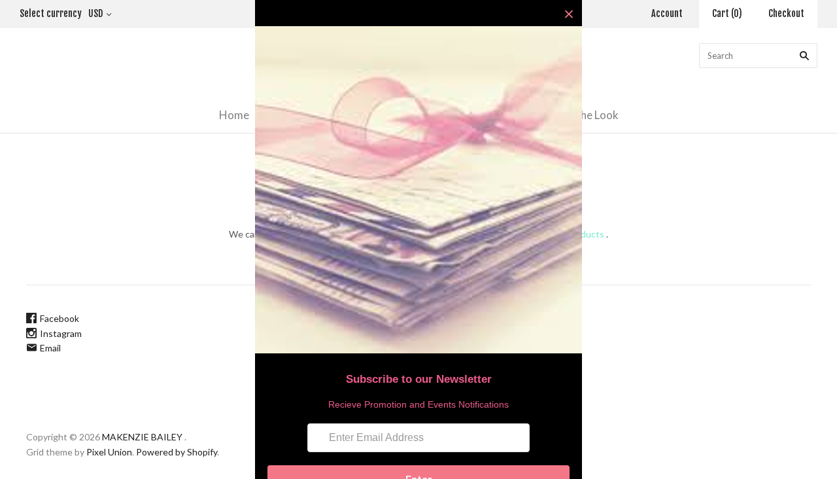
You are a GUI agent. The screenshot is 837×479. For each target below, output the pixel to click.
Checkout (786, 13)
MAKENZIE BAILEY (142, 436)
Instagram (61, 333)
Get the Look (587, 115)
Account (667, 13)
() (727, 13)
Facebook (59, 318)
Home (234, 115)
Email (50, 347)
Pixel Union (109, 451)
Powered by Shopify (176, 451)
